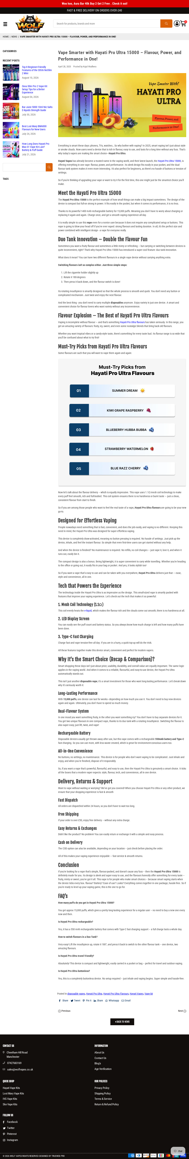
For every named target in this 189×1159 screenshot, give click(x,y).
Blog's (97, 1063)
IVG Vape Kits (10, 1099)
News (14, 36)
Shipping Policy (102, 1093)
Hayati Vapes (136, 993)
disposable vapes (76, 993)
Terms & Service (103, 1099)
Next (180, 1010)
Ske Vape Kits (10, 1104)
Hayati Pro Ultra (94, 993)
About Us (99, 1052)
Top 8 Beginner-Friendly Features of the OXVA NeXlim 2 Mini (37, 70)
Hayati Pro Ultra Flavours (116, 993)
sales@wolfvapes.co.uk (20, 1069)
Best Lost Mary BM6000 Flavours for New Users (34, 128)
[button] (183, 23)
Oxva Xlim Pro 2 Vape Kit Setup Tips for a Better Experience (34, 89)
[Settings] (177, 23)
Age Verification (102, 1069)
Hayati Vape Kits (11, 1088)
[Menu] (5, 25)
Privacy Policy (101, 1088)
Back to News (123, 1021)
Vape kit (149, 993)
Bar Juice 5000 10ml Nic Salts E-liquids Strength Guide (37, 109)
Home (6, 36)
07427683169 (14, 1063)
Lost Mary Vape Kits (13, 1093)
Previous (65, 1010)
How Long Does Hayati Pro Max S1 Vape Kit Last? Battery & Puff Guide (35, 146)
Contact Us (100, 1058)
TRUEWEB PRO (58, 1156)
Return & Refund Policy (106, 1104)
